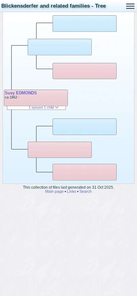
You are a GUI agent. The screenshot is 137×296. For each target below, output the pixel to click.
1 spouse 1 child (42, 107)
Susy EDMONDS (21, 93)
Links (71, 191)
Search (85, 191)
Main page (54, 191)
